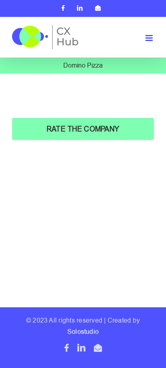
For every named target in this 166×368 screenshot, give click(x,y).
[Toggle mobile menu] (149, 38)
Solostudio (83, 331)
